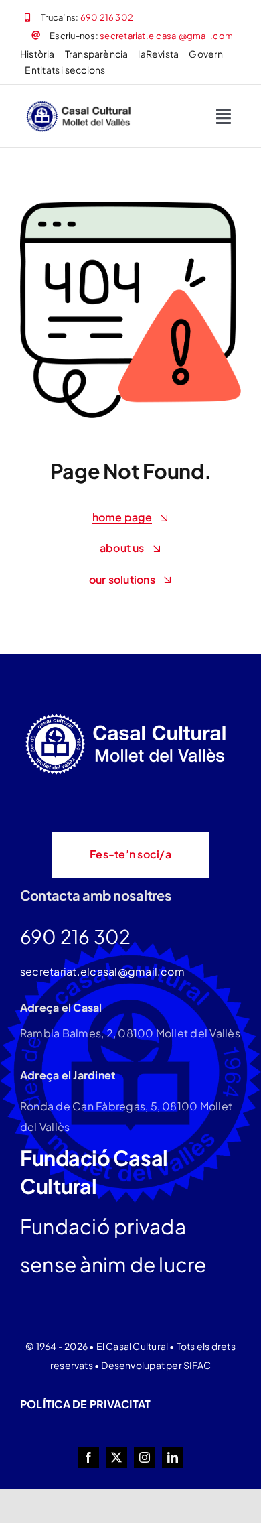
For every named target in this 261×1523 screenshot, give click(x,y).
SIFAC (197, 1365)
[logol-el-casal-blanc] (129, 715)
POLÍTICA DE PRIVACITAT (85, 1404)
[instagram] (144, 1457)
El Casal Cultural (132, 1346)
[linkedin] (172, 1457)
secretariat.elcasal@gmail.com (166, 35)
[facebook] (88, 1457)
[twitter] (116, 1457)
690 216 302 (107, 17)
